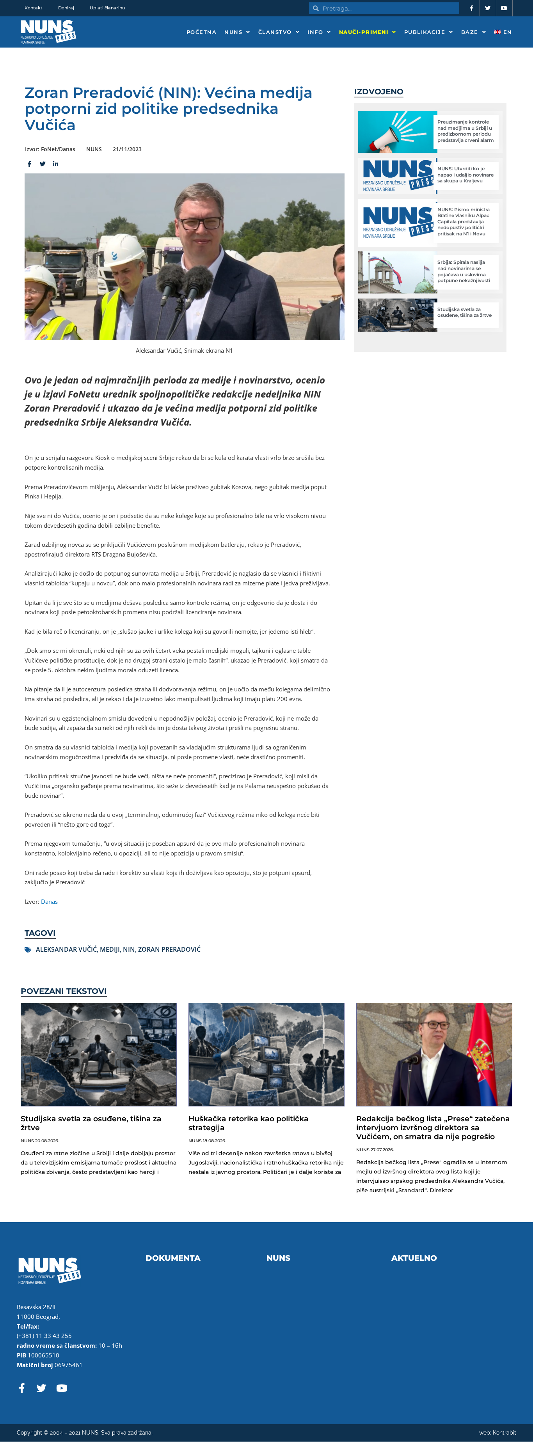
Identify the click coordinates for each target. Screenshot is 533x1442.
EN (506, 32)
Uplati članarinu (107, 8)
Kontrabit (504, 1433)
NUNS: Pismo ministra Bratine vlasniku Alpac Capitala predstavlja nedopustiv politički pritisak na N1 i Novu (463, 222)
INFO (315, 32)
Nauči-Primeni (364, 32)
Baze (469, 32)
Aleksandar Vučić (66, 949)
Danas (49, 901)
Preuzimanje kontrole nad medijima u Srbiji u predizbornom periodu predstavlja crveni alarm (465, 131)
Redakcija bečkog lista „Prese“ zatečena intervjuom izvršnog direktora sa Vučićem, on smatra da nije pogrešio (433, 1127)
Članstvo (275, 32)
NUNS (233, 32)
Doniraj (66, 8)
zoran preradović (169, 949)
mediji (110, 949)
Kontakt (34, 8)
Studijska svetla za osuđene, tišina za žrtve (464, 312)
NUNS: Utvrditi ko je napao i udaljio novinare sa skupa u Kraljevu (465, 175)
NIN (129, 949)
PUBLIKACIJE (425, 32)
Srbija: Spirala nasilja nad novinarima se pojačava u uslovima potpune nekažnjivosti (463, 271)
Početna (202, 32)
